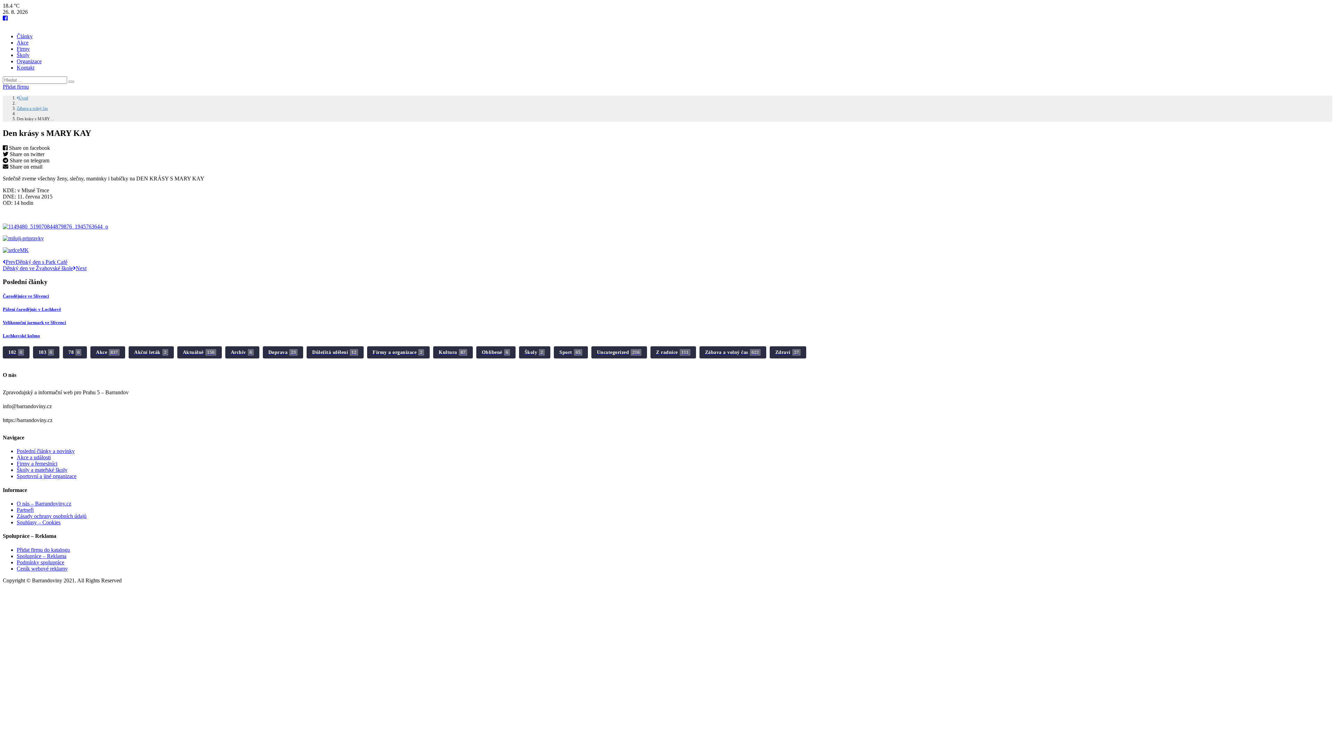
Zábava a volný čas (32, 108)
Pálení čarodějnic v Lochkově (32, 309)
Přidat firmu (16, 87)
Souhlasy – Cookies (38, 522)
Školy (23, 55)
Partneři (25, 510)
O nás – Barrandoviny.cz (44, 504)
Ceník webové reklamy (42, 569)
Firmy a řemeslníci (37, 464)
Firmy (23, 49)
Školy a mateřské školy (42, 470)
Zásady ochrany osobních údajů (52, 516)
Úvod (23, 98)
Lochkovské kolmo (21, 335)
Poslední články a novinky (46, 451)
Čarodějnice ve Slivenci (26, 296)
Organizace (29, 61)
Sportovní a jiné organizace (46, 476)
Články (25, 36)
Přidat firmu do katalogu (43, 550)
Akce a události (34, 457)
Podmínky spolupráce (40, 562)
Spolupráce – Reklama (41, 556)
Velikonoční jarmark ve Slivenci (34, 322)
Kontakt (25, 68)
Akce (23, 43)
